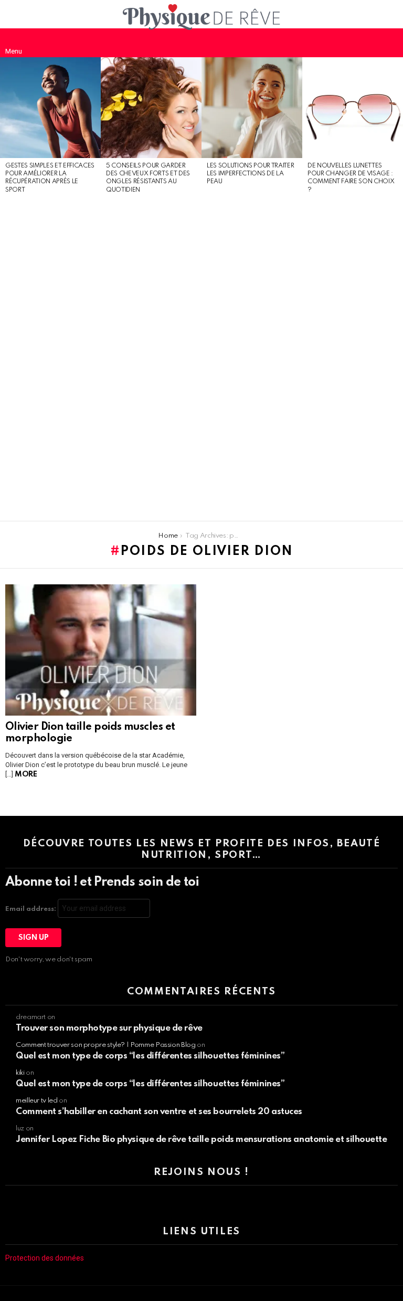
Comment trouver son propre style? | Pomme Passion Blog (106, 1045)
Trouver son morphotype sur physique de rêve (109, 1028)
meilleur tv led (37, 1100)
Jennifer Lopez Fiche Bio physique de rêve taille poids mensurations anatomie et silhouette (201, 1139)
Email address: (31, 909)
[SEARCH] (389, 42)
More (26, 774)
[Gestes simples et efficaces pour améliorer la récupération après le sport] (50, 107)
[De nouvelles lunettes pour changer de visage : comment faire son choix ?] (352, 107)
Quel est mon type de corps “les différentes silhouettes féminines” (150, 1056)
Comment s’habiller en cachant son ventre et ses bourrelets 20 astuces (159, 1111)
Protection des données (44, 1258)
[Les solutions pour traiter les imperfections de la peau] (252, 107)
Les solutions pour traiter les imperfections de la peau (250, 174)
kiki (20, 1072)
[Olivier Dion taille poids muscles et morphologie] (100, 650)
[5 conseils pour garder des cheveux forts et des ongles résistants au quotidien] (151, 107)
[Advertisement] (50, 358)
